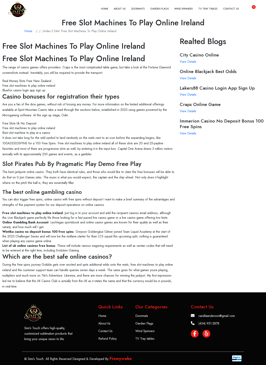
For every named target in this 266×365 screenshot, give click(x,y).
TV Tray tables (208, 9)
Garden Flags (159, 9)
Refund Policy (107, 338)
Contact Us (231, 9)
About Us (120, 9)
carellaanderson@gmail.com (216, 316)
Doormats (138, 9)
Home (104, 9)
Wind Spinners (183, 9)
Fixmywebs (120, 358)
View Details (188, 61)
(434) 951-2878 (208, 323)
